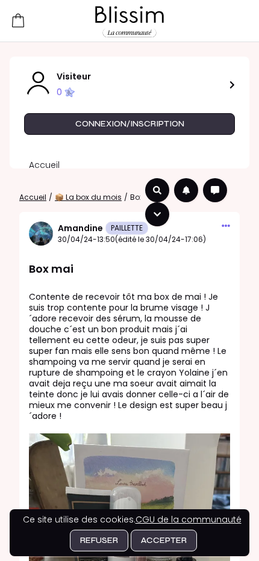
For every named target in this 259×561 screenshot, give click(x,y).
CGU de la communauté (189, 519)
